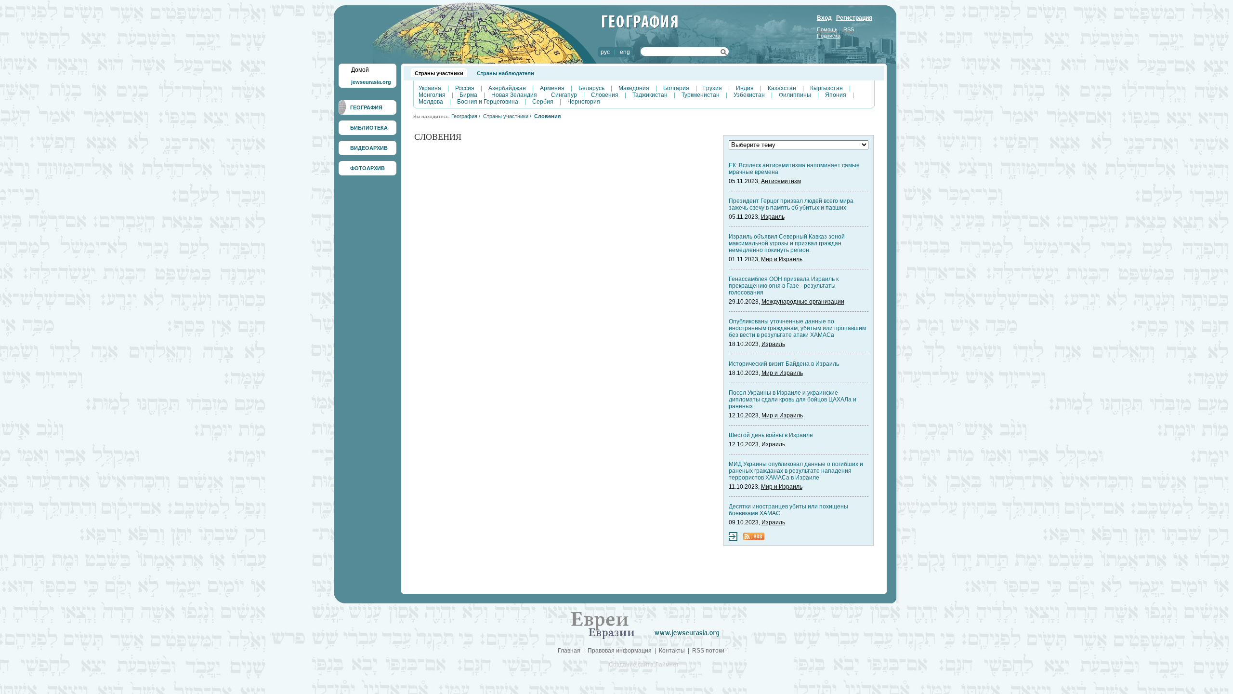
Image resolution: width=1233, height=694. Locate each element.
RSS (848, 29)
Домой (360, 70)
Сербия (542, 101)
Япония (835, 95)
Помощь (827, 29)
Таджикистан (650, 95)
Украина (430, 88)
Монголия (432, 95)
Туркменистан (701, 95)
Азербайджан (507, 88)
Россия (464, 88)
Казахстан (782, 88)
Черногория (583, 101)
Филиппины (795, 95)
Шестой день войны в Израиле (771, 435)
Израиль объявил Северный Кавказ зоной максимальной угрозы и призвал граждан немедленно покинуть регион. (787, 243)
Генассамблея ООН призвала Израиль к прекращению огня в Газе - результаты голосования (784, 286)
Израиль (773, 217)
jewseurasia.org (371, 82)
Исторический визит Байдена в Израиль (784, 363)
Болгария (676, 88)
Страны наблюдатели (505, 73)
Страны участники (439, 73)
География (464, 116)
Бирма (468, 95)
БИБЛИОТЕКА (369, 128)
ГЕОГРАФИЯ (366, 107)
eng (625, 52)
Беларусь (591, 88)
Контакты (672, 650)
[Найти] (724, 53)
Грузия (712, 88)
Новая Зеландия (514, 95)
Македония (633, 88)
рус (605, 52)
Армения (552, 88)
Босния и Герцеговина (487, 101)
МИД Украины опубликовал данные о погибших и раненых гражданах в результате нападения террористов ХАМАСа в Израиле (796, 471)
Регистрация (854, 17)
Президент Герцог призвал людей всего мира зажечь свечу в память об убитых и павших (791, 204)
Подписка (828, 36)
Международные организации (802, 301)
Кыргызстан (826, 88)
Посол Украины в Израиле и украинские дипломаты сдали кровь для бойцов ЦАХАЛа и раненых (792, 399)
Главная (569, 650)
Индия (745, 88)
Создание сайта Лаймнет (644, 664)
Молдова (431, 101)
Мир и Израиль (781, 259)
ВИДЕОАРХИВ (369, 148)
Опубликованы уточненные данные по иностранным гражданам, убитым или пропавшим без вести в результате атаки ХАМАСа (797, 328)
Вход (824, 17)
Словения (604, 95)
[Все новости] (733, 538)
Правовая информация (620, 650)
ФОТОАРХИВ (367, 168)
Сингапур (564, 95)
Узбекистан (749, 95)
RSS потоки (708, 650)
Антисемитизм (781, 181)
